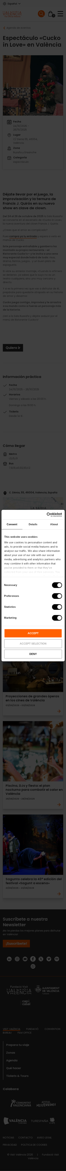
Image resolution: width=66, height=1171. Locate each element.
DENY (33, 653)
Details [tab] (33, 524)
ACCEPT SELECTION (33, 643)
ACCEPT (33, 633)
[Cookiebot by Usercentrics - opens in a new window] (47, 514)
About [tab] (54, 524)
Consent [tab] (12, 524)
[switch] (57, 596)
